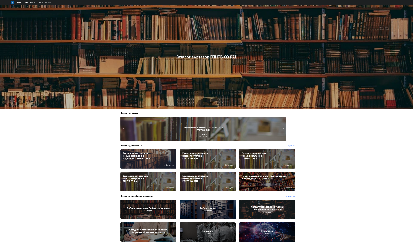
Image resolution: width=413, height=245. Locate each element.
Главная (32, 3)
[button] (123, 129)
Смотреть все (290, 146)
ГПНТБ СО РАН (22, 2)
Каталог (40, 3)
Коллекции (48, 3)
